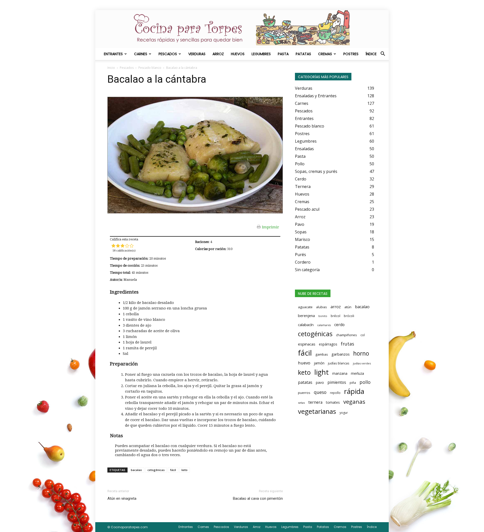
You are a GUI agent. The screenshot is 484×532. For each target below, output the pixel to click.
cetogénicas (156, 470)
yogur (344, 413)
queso (320, 392)
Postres (350, 53)
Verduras (196, 53)
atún (347, 307)
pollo (365, 382)
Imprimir (270, 227)
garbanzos (340, 354)
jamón (319, 363)
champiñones (346, 335)
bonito (322, 316)
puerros (304, 392)
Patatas (303, 53)
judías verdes (362, 363)
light (321, 372)
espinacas (306, 344)
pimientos (336, 382)
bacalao (136, 470)
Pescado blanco (149, 68)
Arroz (218, 53)
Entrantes (113, 53)
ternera (315, 402)
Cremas (325, 53)
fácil (173, 470)
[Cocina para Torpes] (242, 29)
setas (301, 402)
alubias (321, 307)
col (362, 335)
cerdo (339, 324)
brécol (335, 316)
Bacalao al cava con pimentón (258, 498)
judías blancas (338, 363)
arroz (335, 306)
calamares (324, 325)
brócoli (349, 316)
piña (353, 383)
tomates (333, 402)
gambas (321, 354)
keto (185, 470)
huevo (304, 363)
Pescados (168, 53)
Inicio (111, 68)
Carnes (140, 53)
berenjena (306, 315)
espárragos (328, 344)
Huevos (238, 53)
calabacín (306, 324)
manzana (339, 373)
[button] (383, 54)
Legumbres (261, 53)
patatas (305, 382)
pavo (320, 382)
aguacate (305, 307)
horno (361, 353)
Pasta (283, 53)
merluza (357, 373)
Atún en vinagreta (121, 498)
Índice (371, 53)
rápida (354, 391)
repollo (335, 393)
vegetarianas (317, 411)
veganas (354, 401)
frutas (347, 344)
